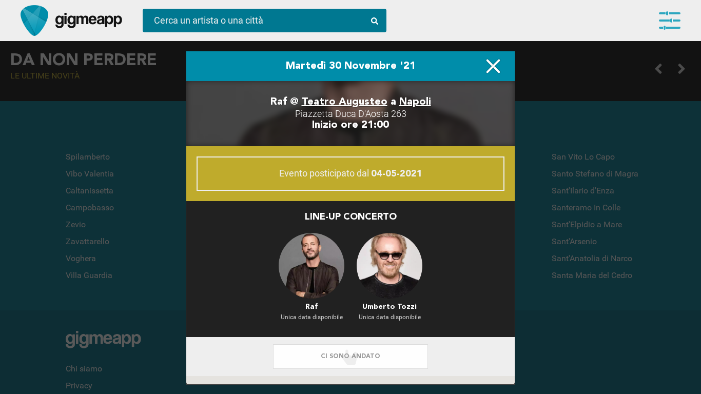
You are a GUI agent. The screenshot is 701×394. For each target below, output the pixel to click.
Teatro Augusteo (344, 102)
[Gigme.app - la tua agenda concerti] (34, 20)
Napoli (415, 102)
